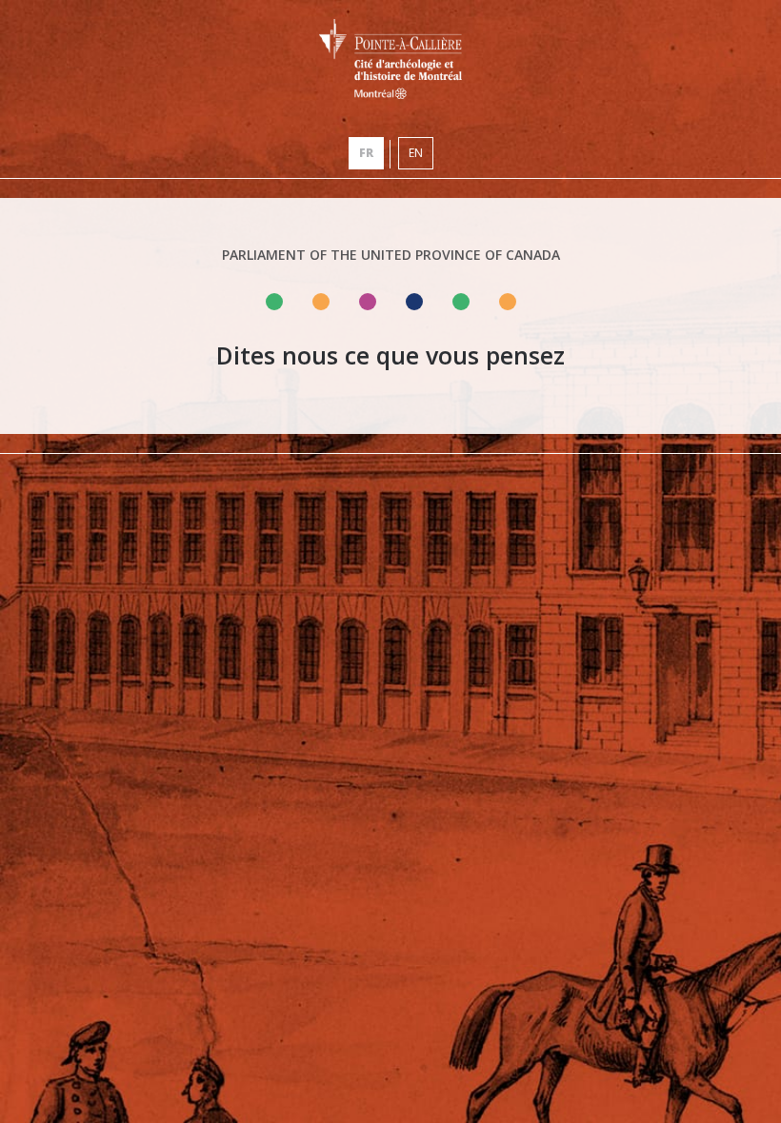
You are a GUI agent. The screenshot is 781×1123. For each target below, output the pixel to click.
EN (416, 153)
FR (366, 153)
